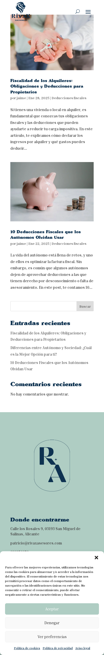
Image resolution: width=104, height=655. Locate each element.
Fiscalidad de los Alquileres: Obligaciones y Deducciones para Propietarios (46, 86)
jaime (21, 98)
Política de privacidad (58, 648)
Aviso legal (82, 648)
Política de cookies (27, 648)
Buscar (85, 306)
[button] (96, 557)
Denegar (52, 622)
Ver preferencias (52, 636)
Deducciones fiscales (68, 98)
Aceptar (52, 609)
